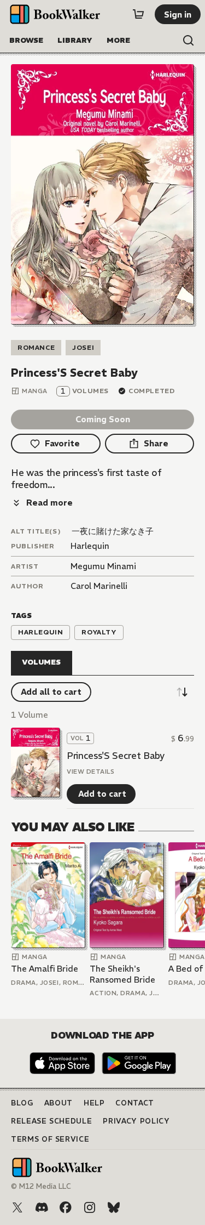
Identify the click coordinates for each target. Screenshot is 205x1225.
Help (94, 1103)
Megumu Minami (103, 566)
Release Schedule (51, 1121)
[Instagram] (89, 1207)
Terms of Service (50, 1139)
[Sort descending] (182, 692)
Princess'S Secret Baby (116, 756)
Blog (22, 1103)
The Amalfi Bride (44, 968)
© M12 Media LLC (41, 1186)
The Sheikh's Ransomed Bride (122, 974)
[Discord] (41, 1207)
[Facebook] (65, 1207)
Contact (134, 1103)
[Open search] (189, 41)
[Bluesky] (113, 1207)
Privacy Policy (136, 1121)
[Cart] (138, 14)
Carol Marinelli (99, 586)
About (58, 1103)
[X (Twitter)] (17, 1207)
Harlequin (90, 546)
